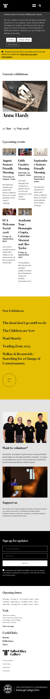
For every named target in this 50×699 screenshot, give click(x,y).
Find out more (12, 44)
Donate (6, 637)
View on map (8, 626)
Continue (11, 40)
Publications (8, 641)
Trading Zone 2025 (16, 346)
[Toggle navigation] (33, 5)
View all (9, 380)
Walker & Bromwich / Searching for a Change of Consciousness (21, 358)
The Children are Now (19, 330)
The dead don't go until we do (25, 323)
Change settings (24, 40)
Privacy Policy (7, 664)
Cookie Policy (6, 667)
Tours (5, 644)
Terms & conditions (8, 660)
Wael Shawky (12, 338)
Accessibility (6, 671)
